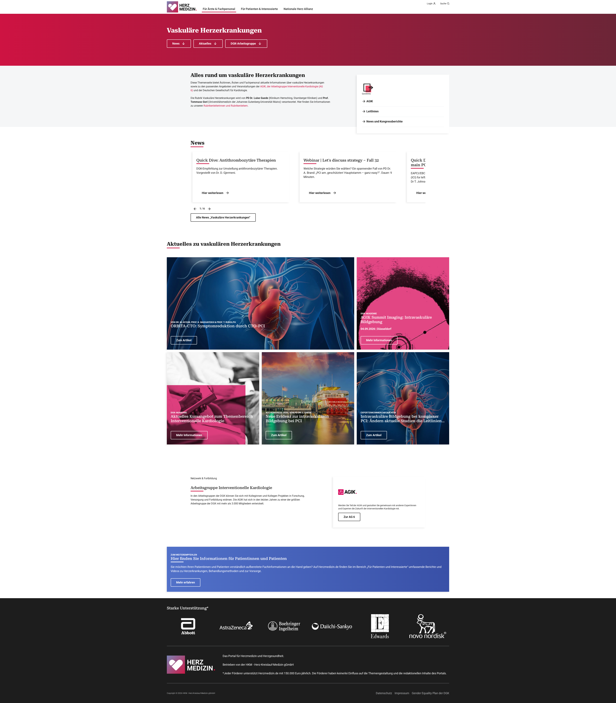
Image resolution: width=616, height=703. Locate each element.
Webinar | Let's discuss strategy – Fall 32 (341, 160)
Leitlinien (372, 111)
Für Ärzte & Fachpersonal (219, 9)
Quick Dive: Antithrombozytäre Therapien (236, 160)
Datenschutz (384, 693)
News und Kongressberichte (384, 121)
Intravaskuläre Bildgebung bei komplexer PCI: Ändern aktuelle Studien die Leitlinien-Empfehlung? (402, 418)
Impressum (402, 693)
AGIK (369, 101)
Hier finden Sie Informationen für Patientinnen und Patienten (229, 558)
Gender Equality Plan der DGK (430, 693)
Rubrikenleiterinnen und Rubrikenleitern (226, 105)
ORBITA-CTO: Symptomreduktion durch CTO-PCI (218, 326)
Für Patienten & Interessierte (259, 9)
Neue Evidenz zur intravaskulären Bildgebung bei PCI (297, 418)
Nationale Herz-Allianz (298, 9)
